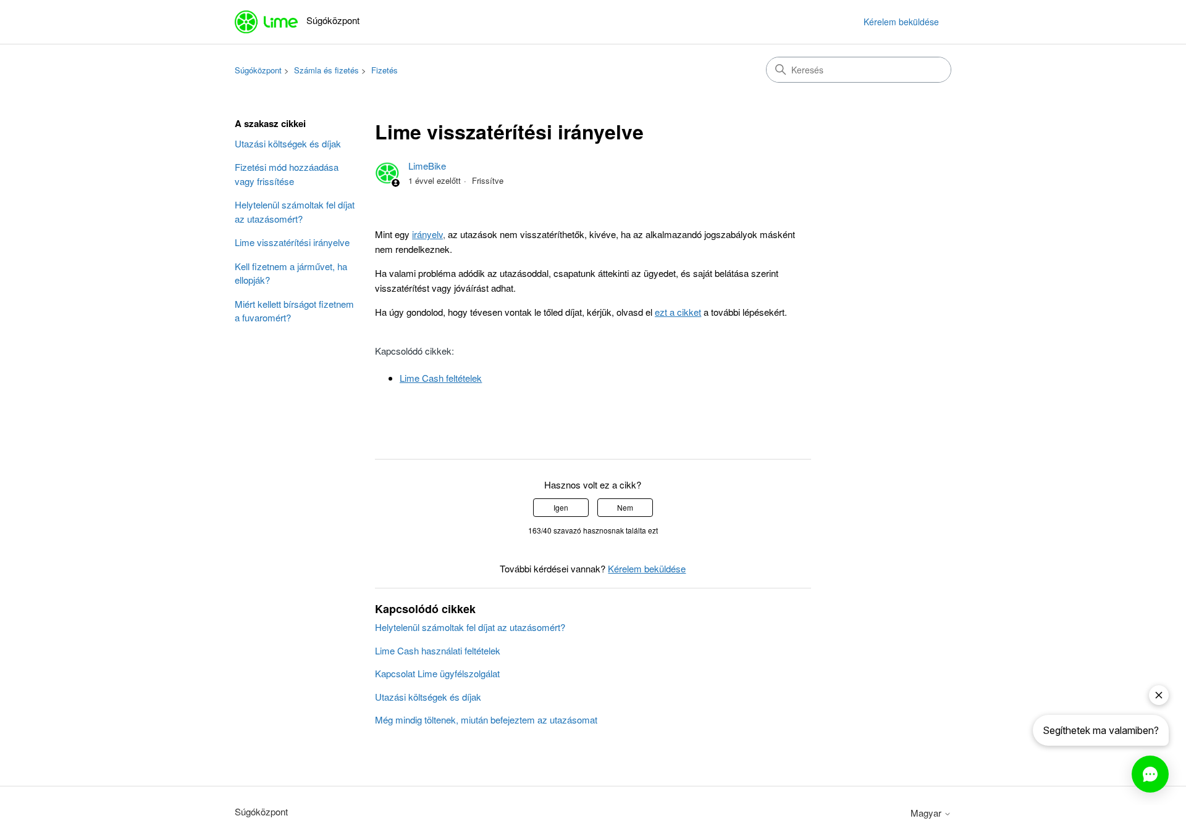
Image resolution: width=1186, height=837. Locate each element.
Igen (560, 507)
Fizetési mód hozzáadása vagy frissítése (287, 174)
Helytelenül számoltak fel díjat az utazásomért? (295, 211)
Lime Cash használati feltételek (437, 650)
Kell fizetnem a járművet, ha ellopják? (291, 273)
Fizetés (384, 70)
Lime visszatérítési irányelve (292, 242)
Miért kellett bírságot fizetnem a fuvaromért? (294, 310)
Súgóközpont (258, 70)
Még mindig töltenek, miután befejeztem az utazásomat (486, 719)
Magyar (927, 812)
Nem (625, 507)
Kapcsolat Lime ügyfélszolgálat (437, 673)
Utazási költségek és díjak (288, 143)
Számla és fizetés (326, 70)
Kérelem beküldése (901, 21)
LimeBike (427, 165)
